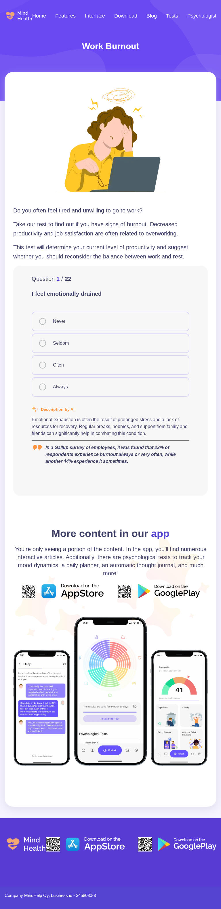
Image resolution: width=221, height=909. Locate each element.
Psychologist (201, 16)
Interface (95, 16)
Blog (151, 16)
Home (39, 16)
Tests (172, 16)
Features (65, 16)
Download (125, 16)
